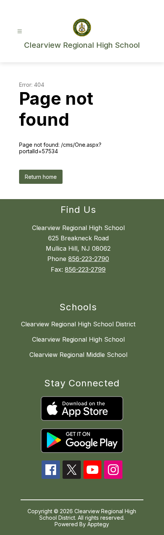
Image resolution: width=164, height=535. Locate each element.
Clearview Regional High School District (78, 324)
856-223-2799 (85, 269)
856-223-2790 (88, 259)
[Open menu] (19, 31)
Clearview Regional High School (78, 339)
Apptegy (98, 524)
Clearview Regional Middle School (78, 354)
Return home (41, 176)
